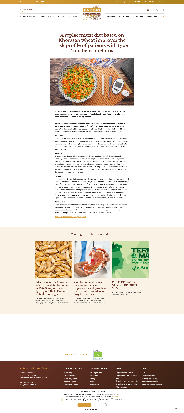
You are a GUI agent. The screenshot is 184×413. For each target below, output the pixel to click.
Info (144, 368)
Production (94, 376)
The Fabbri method (99, 368)
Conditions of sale (148, 376)
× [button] (182, 390)
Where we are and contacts (152, 385)
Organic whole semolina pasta (127, 381)
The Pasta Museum (71, 385)
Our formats (94, 385)
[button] (157, 10)
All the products (121, 387)
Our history (68, 373)
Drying (92, 379)
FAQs (143, 373)
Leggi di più (115, 396)
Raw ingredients (96, 373)
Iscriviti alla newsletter (150, 382)
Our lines (93, 382)
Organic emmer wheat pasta (126, 384)
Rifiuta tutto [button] (99, 405)
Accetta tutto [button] (84, 405)
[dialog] (92, 401)
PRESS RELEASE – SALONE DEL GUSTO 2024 (126, 285)
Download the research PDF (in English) (70, 217)
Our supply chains (70, 379)
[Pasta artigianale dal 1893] (92, 13)
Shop (118, 368)
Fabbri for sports (70, 382)
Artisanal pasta (69, 376)
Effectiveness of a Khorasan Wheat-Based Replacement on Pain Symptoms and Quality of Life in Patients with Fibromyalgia (52, 288)
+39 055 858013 (28, 382)
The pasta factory (73, 368)
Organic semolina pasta (124, 373)
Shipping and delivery (149, 379)
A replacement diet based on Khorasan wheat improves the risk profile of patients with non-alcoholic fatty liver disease (90, 288)
